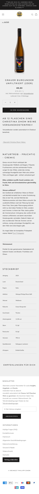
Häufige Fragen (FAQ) (10, 430)
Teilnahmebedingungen (10, 403)
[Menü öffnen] (3, 14)
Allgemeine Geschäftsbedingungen (14, 440)
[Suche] (32, 14)
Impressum (6, 437)
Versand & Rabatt (9, 448)
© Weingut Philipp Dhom (19, 470)
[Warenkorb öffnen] (36, 14)
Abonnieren (12, 416)
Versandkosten (28, 93)
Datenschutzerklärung (10, 444)
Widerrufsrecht (8, 451)
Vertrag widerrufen (11, 460)
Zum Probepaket (18, 233)
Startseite (6, 455)
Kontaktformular (8, 433)
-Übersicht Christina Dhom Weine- (14, 142)
